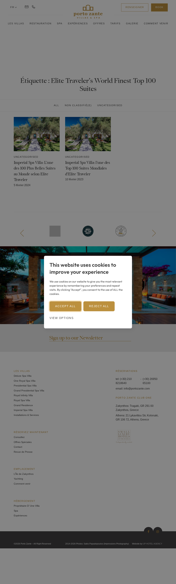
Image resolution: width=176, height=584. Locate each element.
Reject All (99, 306)
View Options (62, 318)
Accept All (65, 306)
